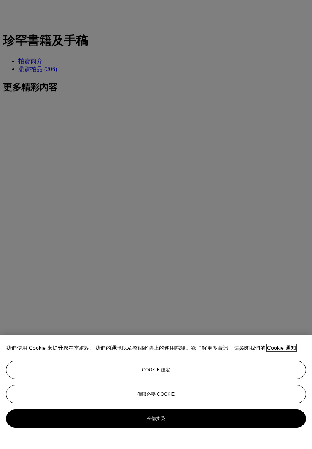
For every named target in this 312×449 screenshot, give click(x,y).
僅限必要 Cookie (156, 394)
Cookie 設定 (156, 370)
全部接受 (156, 418)
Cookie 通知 (281, 348)
